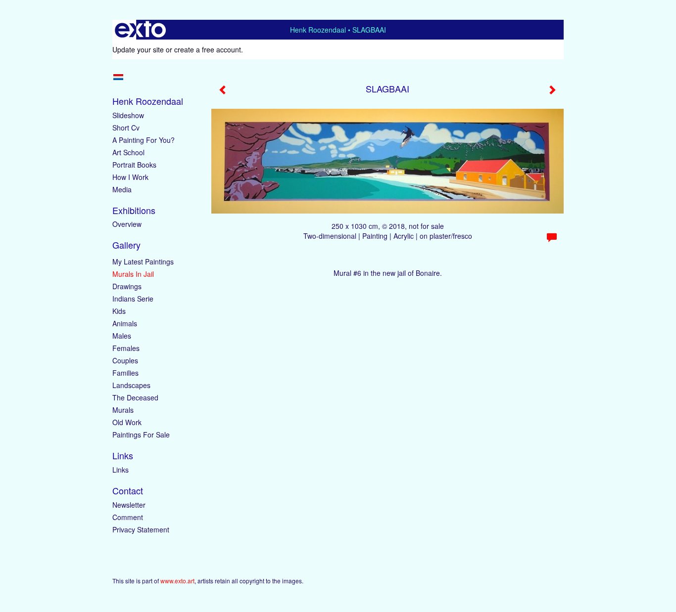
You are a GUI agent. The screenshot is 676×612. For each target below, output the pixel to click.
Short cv (126, 127)
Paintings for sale (141, 434)
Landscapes (131, 385)
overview (127, 224)
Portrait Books (134, 165)
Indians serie (132, 299)
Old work (127, 422)
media (122, 189)
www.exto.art (177, 580)
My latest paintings (143, 261)
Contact (127, 490)
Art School (128, 152)
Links (122, 455)
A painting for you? (143, 140)
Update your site (138, 49)
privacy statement (140, 529)
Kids (119, 311)
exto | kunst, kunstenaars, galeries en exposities (140, 30)
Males (121, 336)
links (120, 470)
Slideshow (128, 115)
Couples (125, 360)
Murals (123, 410)
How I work (130, 177)
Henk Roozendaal (318, 30)
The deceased (135, 397)
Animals (124, 323)
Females (126, 348)
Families (125, 373)
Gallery (126, 245)
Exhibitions (133, 210)
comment (127, 517)
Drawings (127, 286)
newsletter (128, 505)
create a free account (207, 49)
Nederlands (118, 77)
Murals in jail (133, 274)
